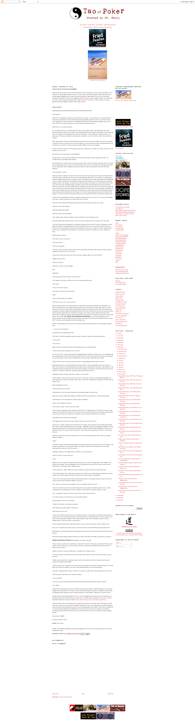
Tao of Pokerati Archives (122, 271)
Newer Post (55, 693)
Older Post (110, 693)
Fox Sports (118, 255)
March (120, 369)
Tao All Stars (119, 305)
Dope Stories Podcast (109, 24)
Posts (119, 543)
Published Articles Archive (122, 273)
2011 (118, 335)
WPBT (117, 311)
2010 (118, 338)
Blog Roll (118, 281)
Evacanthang (102, 599)
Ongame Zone (119, 248)
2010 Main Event (120, 302)
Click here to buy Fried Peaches (97, 47)
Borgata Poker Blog (121, 241)
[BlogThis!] (83, 634)
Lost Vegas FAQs (87, 27)
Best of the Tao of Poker (122, 269)
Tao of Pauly (83, 24)
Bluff (117, 262)
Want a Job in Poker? (121, 215)
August (121, 358)
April (120, 367)
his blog (107, 628)
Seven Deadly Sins (120, 321)
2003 (118, 500)
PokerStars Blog (120, 230)
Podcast (118, 296)
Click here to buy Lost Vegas (97, 80)
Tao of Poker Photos (121, 284)
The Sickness (119, 208)
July (120, 360)
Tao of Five (118, 317)
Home (83, 693)
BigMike (83, 101)
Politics (117, 309)
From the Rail (119, 250)
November (121, 351)
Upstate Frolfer (119, 246)
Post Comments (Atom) (66, 697)
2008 (118, 342)
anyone (90, 599)
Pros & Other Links (120, 282)
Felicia (77, 596)
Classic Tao (118, 294)
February (121, 371)
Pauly (81, 599)
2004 (118, 497)
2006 (118, 347)
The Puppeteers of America (123, 207)
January (121, 374)
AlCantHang (86, 100)
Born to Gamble (120, 319)
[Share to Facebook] (87, 634)
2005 (118, 495)
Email (117, 156)
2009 (118, 340)
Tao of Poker (78, 94)
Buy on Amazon (120, 148)
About (120, 156)
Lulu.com (120, 100)
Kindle (130, 100)
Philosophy (118, 300)
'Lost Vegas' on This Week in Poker (125, 213)
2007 (118, 344)
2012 (118, 333)
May (120, 365)
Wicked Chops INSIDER (122, 236)
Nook (134, 100)
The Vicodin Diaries (121, 325)
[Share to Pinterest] (89, 634)
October (121, 353)
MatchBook (118, 257)
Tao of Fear (119, 258)
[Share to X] (85, 634)
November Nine (120, 304)
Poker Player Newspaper (122, 235)
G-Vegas (85, 599)
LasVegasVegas (120, 245)
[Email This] (80, 634)
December (121, 349)
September (122, 356)
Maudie (77, 599)
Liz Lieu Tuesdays (120, 315)
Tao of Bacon (99, 24)
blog (100, 96)
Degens (118, 298)
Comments (121, 546)
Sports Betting (119, 308)
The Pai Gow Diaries (121, 313)
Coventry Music (91, 24)
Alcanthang (96, 599)
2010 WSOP (119, 292)
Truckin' (118, 260)
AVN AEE (118, 323)
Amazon (126, 100)
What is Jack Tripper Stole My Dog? (102, 27)
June (120, 362)
